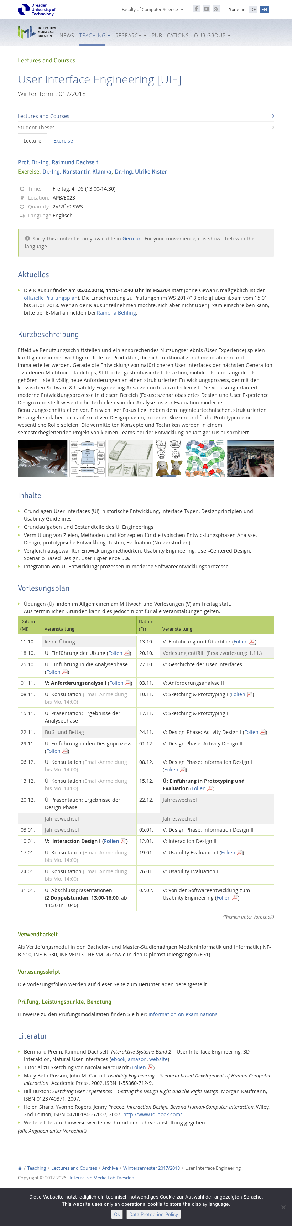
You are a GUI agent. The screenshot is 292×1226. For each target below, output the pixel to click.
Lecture (32, 140)
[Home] (20, 1168)
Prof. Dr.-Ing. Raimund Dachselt (58, 162)
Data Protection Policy (153, 1214)
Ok (117, 1214)
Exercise (63, 140)
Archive (110, 1168)
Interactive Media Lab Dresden (37, 32)
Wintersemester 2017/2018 (151, 1168)
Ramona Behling (116, 312)
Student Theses (36, 127)
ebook (118, 1059)
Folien (241, 641)
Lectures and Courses (43, 116)
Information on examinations (183, 1014)
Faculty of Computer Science (150, 9)
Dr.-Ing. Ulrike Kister (141, 171)
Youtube (206, 8)
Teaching (36, 1168)
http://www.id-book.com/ (152, 1114)
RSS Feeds (216, 8)
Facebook (196, 8)
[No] (283, 1207)
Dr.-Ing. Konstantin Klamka (76, 171)
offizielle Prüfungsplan (51, 297)
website (158, 1059)
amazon (137, 1059)
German (132, 238)
